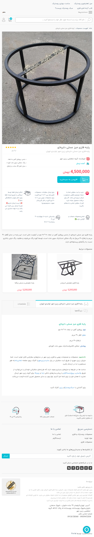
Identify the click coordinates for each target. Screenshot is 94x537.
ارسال (5, 456)
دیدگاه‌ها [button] (79, 310)
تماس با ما (56, 434)
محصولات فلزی (86, 442)
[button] (10, 20)
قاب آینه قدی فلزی (84, 8)
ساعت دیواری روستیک (61, 3)
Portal (73, 533)
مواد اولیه (88, 438)
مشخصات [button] (22, 304)
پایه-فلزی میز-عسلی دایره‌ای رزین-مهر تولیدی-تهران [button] (61, 303)
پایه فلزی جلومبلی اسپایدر (69, 283)
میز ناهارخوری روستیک (83, 3)
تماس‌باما (18, 360)
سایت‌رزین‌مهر (43, 360)
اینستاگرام (57, 438)
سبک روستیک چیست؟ (64, 8)
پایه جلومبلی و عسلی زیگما (24, 283)
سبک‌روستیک (69, 387)
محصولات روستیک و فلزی (82, 434)
